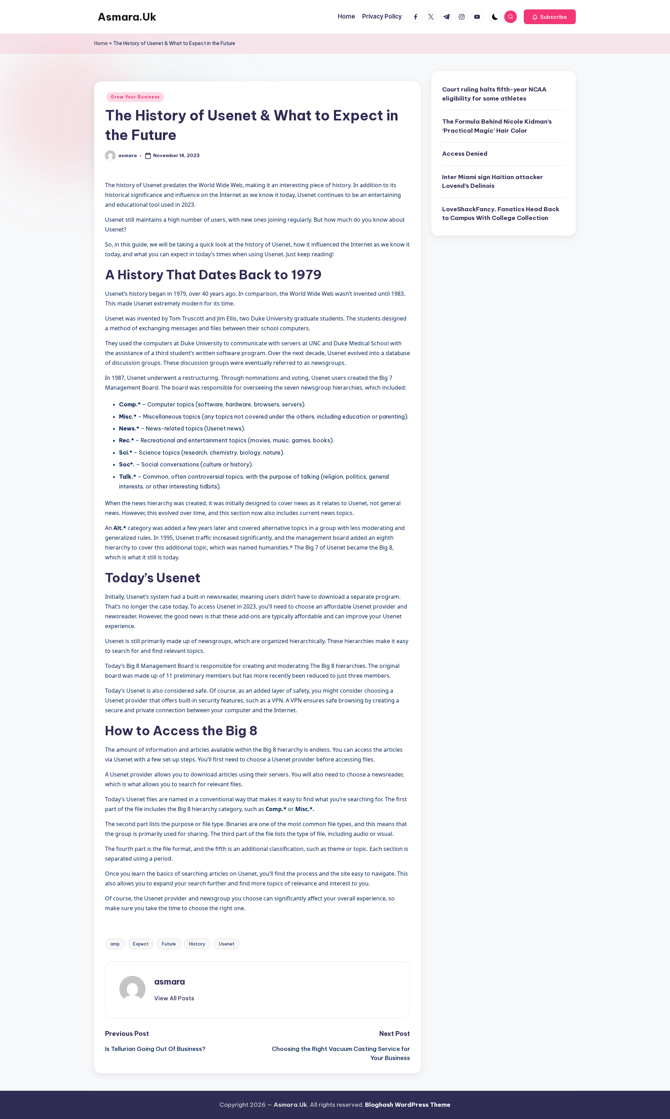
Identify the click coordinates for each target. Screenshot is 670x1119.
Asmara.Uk (127, 16)
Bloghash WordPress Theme (408, 1105)
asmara (169, 981)
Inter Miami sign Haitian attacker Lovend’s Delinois (492, 181)
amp (115, 944)
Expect (141, 944)
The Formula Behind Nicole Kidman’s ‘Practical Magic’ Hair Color (497, 126)
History (197, 944)
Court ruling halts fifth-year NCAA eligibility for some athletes (494, 94)
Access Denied (464, 153)
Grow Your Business (135, 97)
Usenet (226, 944)
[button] (550, 16)
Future (169, 944)
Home (101, 43)
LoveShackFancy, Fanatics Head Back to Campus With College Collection (500, 213)
